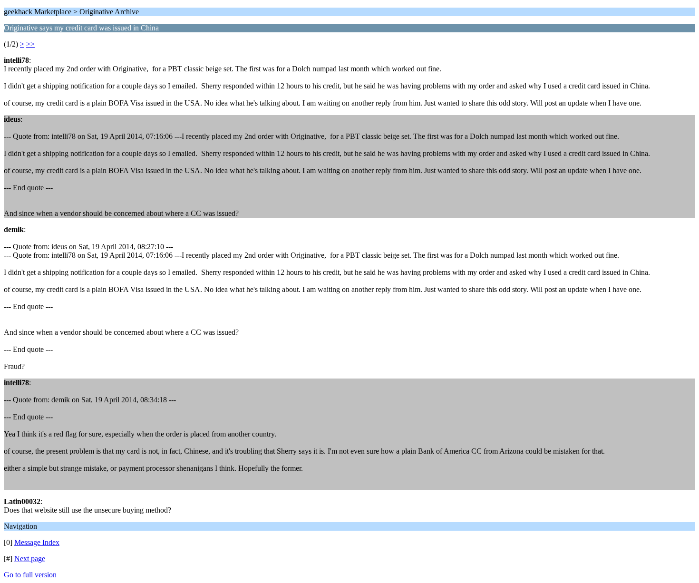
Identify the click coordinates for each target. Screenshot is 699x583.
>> (30, 44)
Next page (29, 558)
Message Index (36, 542)
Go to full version (30, 575)
